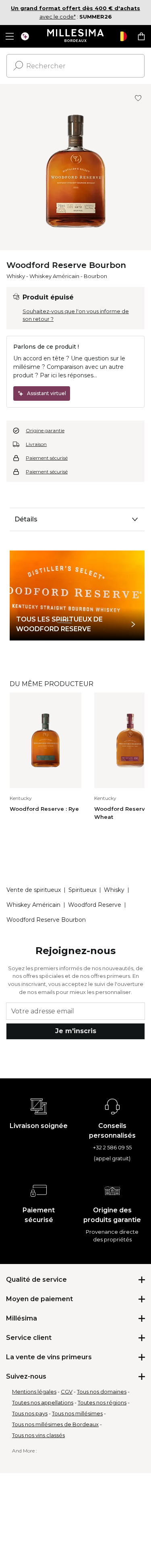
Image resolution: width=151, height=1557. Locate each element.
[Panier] (141, 36)
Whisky (15, 276)
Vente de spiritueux (33, 890)
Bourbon (95, 276)
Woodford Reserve (94, 904)
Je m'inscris (75, 1031)
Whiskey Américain (54, 276)
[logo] (75, 36)
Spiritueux (82, 890)
